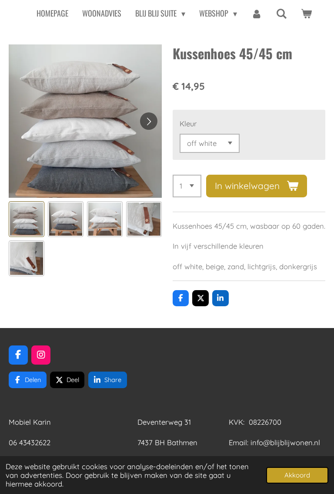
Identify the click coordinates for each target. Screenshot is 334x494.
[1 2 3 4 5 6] (187, 186)
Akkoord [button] (297, 475)
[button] (26, 219)
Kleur (188, 123)
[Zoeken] (281, 13)
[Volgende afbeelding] (148, 121)
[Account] (256, 13)
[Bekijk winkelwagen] (306, 13)
